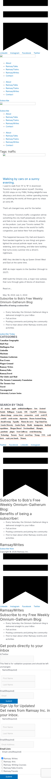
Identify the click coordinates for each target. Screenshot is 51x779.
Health (29, 425)
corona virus (17, 415)
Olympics (39, 428)
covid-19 (44, 415)
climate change (6, 415)
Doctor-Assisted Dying (37, 419)
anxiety (7, 409)
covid (37, 415)
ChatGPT (33, 412)
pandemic (4, 432)
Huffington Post (7, 347)
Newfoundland (28, 428)
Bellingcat (10, 412)
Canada (19, 412)
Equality (16, 422)
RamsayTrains (12, 69)
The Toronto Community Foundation (16, 380)
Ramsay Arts (9, 761)
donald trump (6, 422)
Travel (2, 387)
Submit (9, 701)
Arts (35, 409)
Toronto (14, 435)
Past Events (5, 360)
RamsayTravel (6, 374)
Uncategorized (6, 390)
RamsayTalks (12, 66)
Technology (5, 435)
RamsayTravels (11, 771)
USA (43, 435)
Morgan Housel (15, 428)
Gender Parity (20, 425)
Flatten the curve (27, 422)
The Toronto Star (7, 383)
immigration (38, 425)
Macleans (4, 354)
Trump (37, 435)
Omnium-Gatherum (8, 357)
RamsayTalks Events (13, 768)
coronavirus (28, 415)
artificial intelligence (25, 409)
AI (2, 409)
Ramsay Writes (6, 367)
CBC (26, 412)
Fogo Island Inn (41, 422)
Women (23, 438)
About (8, 63)
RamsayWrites (12, 73)
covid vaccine (13, 419)
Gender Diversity (7, 425)
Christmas (42, 412)
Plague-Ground (6, 364)
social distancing (35, 432)
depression (23, 419)
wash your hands (12, 438)
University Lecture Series (10, 393)
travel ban (29, 435)
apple (14, 409)
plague (12, 432)
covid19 (3, 419)
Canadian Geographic (9, 340)
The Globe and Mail (8, 377)
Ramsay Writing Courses (15, 765)
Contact (9, 76)
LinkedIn (4, 350)
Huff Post (4, 344)
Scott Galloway (22, 432)
